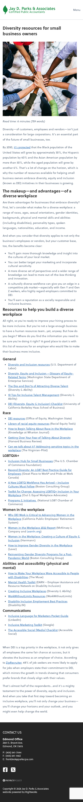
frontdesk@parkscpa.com (19, 759)
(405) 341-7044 (13, 752)
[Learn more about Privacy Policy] (12, 780)
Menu (76, 10)
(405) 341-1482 (13, 755)
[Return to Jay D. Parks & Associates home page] (29, 10)
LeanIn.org (34, 531)
